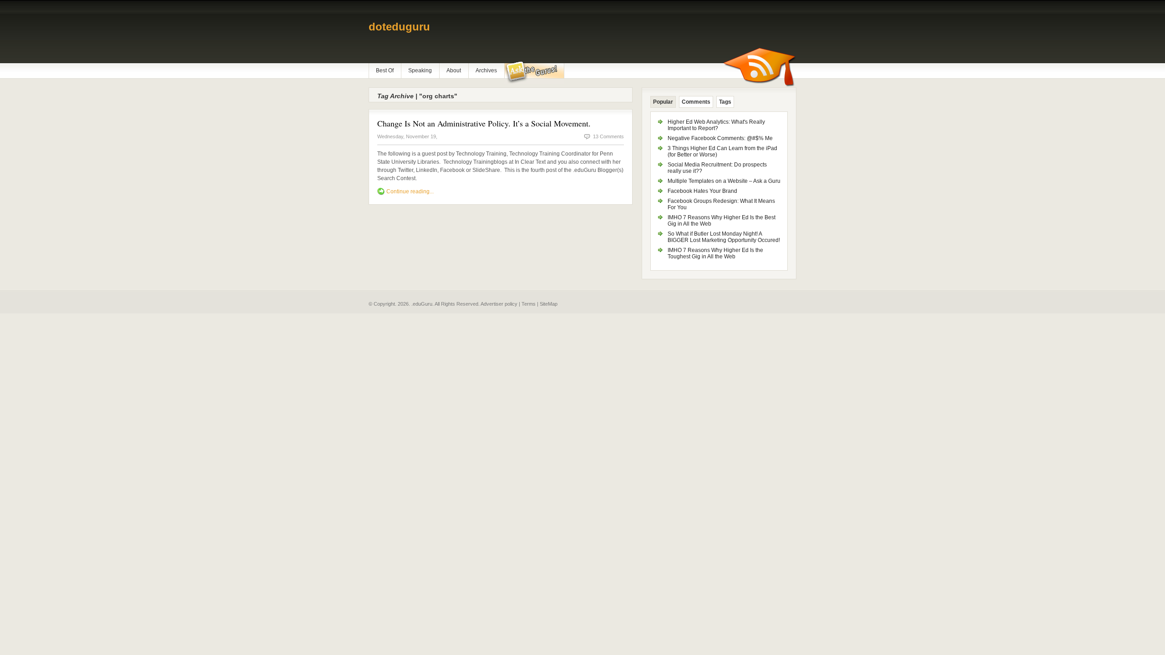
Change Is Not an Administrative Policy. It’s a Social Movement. (484, 123)
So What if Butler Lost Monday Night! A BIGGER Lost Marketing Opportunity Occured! (724, 237)
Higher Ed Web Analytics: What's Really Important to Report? (716, 125)
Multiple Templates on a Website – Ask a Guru (724, 181)
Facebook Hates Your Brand (702, 191)
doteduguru (399, 26)
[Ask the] (534, 72)
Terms (529, 304)
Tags (725, 102)
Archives (486, 70)
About (453, 70)
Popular (663, 102)
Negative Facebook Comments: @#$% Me (720, 138)
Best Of (385, 70)
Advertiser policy (499, 304)
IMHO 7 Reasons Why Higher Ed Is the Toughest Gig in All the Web (715, 253)
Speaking (420, 70)
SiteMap (548, 304)
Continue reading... (410, 191)
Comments (696, 102)
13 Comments (608, 136)
